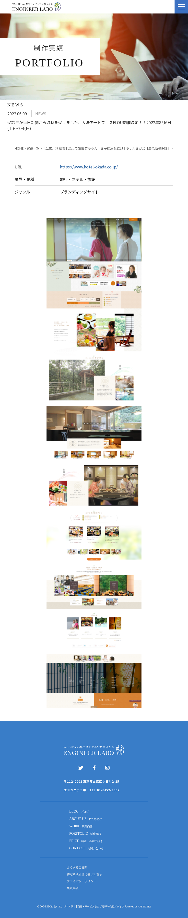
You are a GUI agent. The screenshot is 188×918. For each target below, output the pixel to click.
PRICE (86, 841)
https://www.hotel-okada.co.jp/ (89, 167)
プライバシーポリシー (81, 881)
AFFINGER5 (144, 906)
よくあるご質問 (77, 867)
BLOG (79, 811)
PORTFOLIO (85, 833)
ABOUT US (85, 819)
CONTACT (86, 848)
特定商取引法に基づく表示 (84, 874)
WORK (81, 826)
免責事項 (73, 888)
